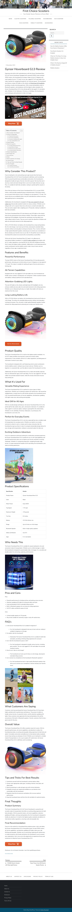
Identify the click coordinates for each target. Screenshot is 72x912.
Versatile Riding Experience (14, 145)
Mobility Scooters (36, 23)
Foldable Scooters (35, 18)
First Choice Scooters (36, 11)
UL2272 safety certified (29, 240)
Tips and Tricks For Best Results (14, 162)
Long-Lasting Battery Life (14, 140)
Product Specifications (12, 152)
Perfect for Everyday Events (15, 148)
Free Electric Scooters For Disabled (56, 52)
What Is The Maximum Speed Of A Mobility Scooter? (58, 64)
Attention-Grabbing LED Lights (15, 139)
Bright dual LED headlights (37, 83)
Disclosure (27, 876)
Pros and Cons (10, 155)
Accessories (49, 23)
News (10, 18)
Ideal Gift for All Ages (13, 147)
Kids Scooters (23, 23)
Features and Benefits (12, 134)
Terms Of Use (49, 876)
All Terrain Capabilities (14, 137)
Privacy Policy (38, 876)
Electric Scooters (20, 18)
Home (5, 885)
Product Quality (10, 142)
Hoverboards (47, 18)
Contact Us (17, 876)
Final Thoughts (10, 163)
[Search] (51, 35)
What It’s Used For (11, 144)
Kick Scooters (58, 18)
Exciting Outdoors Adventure (15, 150)
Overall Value (10, 160)
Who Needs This (10, 153)
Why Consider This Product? (13, 133)
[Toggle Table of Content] (20, 131)
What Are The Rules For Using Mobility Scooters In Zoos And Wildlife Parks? (58, 58)
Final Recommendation (14, 167)
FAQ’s (8, 157)
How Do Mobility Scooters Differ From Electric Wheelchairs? (58, 47)
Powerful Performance (13, 136)
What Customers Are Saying (13, 158)
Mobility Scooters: (55, 68)
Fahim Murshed (45, 910)
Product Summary (13, 165)
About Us (9, 876)
